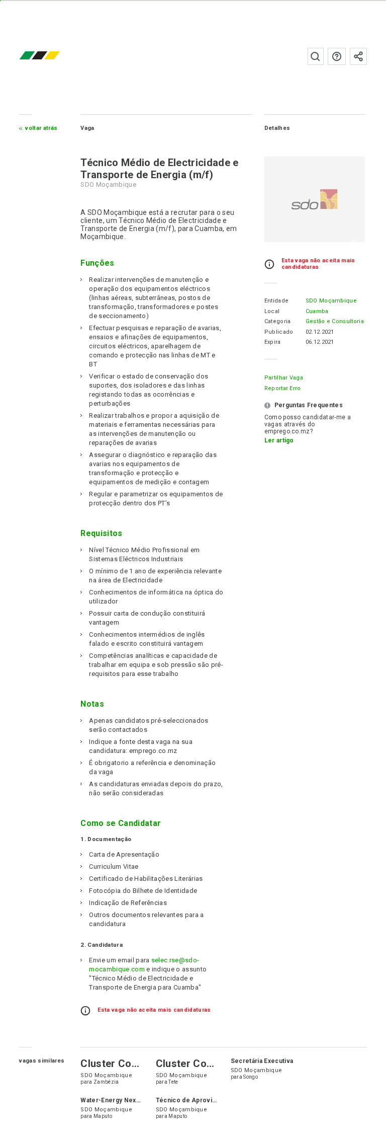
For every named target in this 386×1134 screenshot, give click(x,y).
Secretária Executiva (262, 1061)
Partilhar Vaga (283, 377)
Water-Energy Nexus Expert (122, 1100)
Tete (173, 1082)
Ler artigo (279, 440)
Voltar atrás (41, 128)
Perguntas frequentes (337, 56)
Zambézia (106, 1082)
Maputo (102, 1116)
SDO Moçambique (331, 300)
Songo (250, 1077)
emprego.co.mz (54, 56)
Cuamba (317, 311)
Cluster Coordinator (128, 1063)
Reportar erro (282, 388)
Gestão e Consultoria (335, 321)
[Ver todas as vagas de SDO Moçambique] (314, 199)
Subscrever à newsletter (358, 56)
